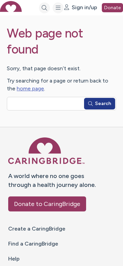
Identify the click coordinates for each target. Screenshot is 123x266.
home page (30, 88)
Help (13, 258)
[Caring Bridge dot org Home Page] (46, 163)
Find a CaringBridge (33, 243)
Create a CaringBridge (36, 228)
